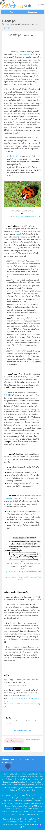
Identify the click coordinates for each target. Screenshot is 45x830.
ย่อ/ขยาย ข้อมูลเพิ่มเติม (22, 730)
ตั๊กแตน (17, 263)
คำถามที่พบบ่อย (7, 762)
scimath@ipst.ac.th (14, 824)
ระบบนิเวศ (25, 54)
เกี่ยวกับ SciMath (8, 759)
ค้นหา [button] (11, 12)
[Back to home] (9, 4)
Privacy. (20, 821)
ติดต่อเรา (19, 759)
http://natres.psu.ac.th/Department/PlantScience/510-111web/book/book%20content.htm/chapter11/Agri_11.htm (22, 575)
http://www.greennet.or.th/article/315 (17, 685)
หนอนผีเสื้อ (11, 263)
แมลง (18, 234)
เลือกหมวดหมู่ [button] (32, 12)
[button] (42, 5)
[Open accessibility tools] (40, 825)
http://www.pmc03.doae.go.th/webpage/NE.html (22, 216)
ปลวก (31, 320)
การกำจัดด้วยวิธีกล (13, 156)
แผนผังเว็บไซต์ (28, 759)
